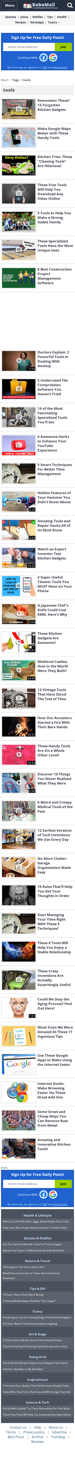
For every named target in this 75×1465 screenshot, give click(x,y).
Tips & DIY (37, 1289)
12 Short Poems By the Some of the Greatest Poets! (32, 1340)
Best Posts (16, 1437)
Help (37, 1427)
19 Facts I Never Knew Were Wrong (23, 1294)
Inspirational (37, 1380)
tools (4, 1168)
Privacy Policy (60, 67)
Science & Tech (37, 1402)
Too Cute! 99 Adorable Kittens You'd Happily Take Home (35, 1363)
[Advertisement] (37, 321)
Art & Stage (37, 1334)
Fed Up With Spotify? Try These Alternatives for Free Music (36, 1408)
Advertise (59, 1432)
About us (56, 1427)
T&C (45, 67)
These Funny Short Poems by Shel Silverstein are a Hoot (35, 1346)
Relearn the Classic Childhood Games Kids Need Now (33, 1250)
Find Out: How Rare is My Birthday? (23, 1369)
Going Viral (37, 1357)
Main (5, 80)
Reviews (37, 1441)
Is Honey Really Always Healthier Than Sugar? (29, 1301)
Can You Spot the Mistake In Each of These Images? (32, 1244)
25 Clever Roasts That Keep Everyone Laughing (30, 1323)
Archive (37, 1437)
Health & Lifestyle (38, 1215)
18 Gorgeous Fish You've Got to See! (24, 1267)
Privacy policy (34, 1432)
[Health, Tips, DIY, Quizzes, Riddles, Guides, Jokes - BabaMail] (40, 5)
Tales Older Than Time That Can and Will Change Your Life (36, 1392)
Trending (58, 1437)
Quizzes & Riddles (37, 1238)
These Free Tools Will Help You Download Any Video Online (37, 1414)
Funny (37, 1311)
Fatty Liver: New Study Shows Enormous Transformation (35, 1227)
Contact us (18, 1427)
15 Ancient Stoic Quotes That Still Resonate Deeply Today (36, 1385)
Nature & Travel (37, 1261)
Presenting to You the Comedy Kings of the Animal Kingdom (37, 1317)
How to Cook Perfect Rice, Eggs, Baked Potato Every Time (36, 1221)
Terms (11, 1432)
